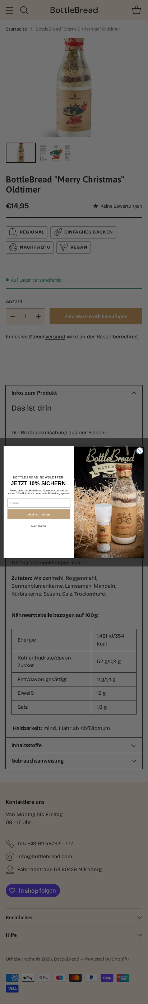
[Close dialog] (140, 451)
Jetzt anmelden (39, 514)
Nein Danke (39, 526)
